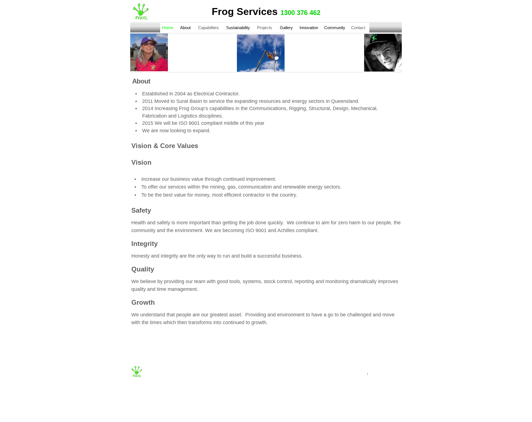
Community (334, 27)
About (185, 27)
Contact (358, 27)
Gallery (286, 27)
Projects (264, 27)
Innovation (309, 27)
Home (167, 27)
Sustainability (238, 27)
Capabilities (208, 27)
